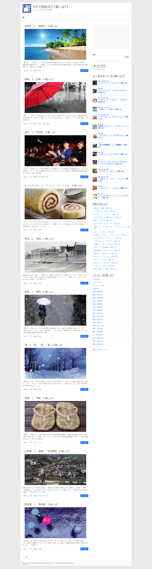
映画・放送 (38, 177)
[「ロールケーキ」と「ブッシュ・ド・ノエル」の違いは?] (55, 189)
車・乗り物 (96, 335)
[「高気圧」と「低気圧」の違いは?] (55, 30)
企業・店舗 (96, 291)
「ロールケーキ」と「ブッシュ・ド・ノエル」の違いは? (52, 185)
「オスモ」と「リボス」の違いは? (104, 259)
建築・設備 (96, 304)
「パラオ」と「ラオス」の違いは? (104, 266)
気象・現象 (38, 70)
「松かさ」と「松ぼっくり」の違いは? (105, 253)
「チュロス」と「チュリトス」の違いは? (106, 214)
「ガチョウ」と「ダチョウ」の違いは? (105, 263)
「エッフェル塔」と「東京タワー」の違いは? (107, 217)
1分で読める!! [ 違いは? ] (50, 6)
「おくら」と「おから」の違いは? (104, 232)
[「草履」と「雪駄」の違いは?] (55, 402)
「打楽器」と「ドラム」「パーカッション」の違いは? (110, 235)
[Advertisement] (111, 37)
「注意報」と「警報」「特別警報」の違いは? (45, 451)
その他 (95, 279)
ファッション (38, 442)
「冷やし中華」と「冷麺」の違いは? (104, 269)
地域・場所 (96, 301)
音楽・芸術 (96, 341)
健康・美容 (96, 294)
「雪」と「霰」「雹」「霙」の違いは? (42, 344)
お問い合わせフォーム (100, 349)
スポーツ (95, 282)
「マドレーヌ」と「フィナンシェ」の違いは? (107, 238)
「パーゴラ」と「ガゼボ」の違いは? (104, 211)
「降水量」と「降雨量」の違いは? (40, 504)
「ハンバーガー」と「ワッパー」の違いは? (106, 223)
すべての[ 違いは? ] (99, 69)
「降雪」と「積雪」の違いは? (37, 291)
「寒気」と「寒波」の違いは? (37, 238)
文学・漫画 (96, 310)
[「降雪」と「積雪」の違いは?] (55, 295)
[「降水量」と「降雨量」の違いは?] (55, 508)
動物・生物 (96, 298)
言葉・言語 (45, 495)
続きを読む (84, 70)
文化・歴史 (96, 307)
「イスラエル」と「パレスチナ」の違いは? (106, 241)
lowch (26, 70)
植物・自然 (96, 316)
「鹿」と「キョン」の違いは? (102, 220)
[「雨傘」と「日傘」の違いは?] (55, 83)
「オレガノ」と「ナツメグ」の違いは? (105, 256)
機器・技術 (45, 177)
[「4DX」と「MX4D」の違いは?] (55, 136)
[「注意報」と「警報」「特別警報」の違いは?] (55, 455)
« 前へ (26, 557)
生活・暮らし (38, 123)
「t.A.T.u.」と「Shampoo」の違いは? (104, 247)
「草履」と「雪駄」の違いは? (37, 398)
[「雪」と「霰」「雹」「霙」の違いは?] (55, 348)
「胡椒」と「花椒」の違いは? (102, 208)
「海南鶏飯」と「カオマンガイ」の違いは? (106, 250)
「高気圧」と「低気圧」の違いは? (40, 26)
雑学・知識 (46, 123)
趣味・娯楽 (96, 332)
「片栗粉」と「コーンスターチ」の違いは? (106, 244)
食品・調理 (38, 230)
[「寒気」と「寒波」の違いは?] (55, 242)
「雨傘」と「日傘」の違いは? (37, 79)
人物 (94, 288)
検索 (94, 54)
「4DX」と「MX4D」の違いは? (38, 132)
